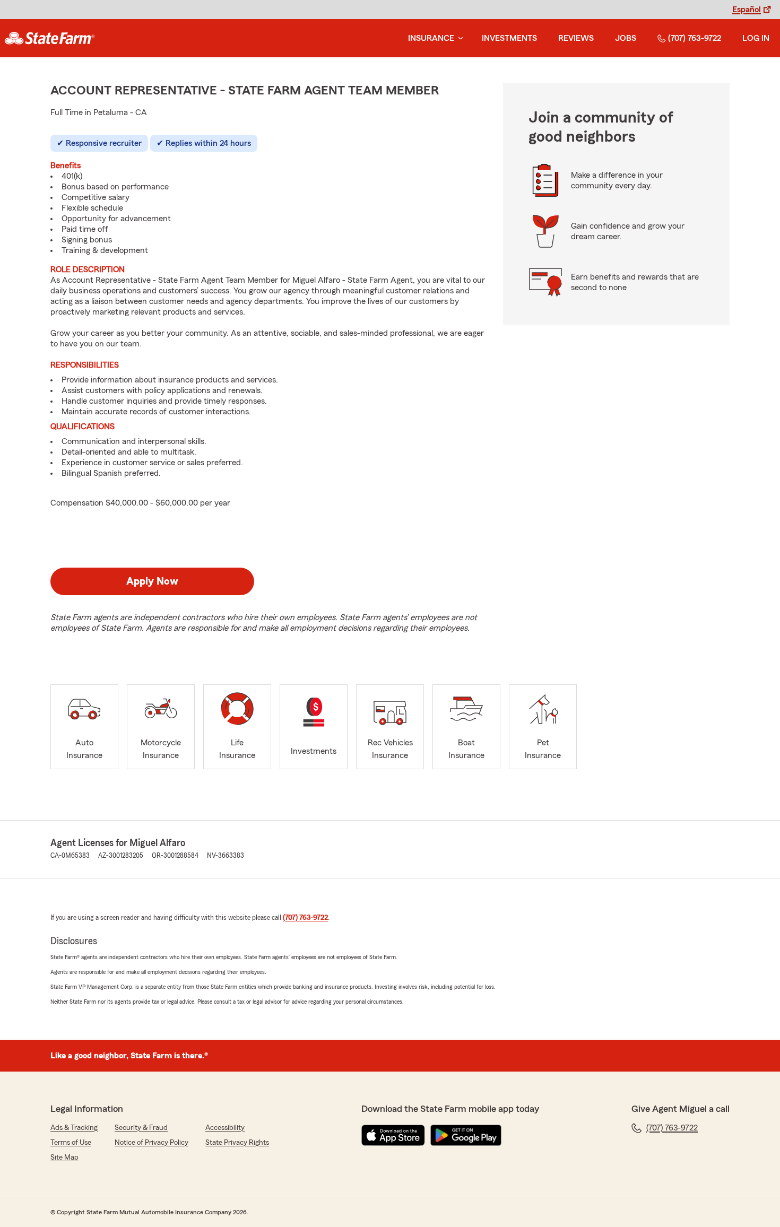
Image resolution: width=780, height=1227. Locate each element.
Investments (509, 38)
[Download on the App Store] (393, 1135)
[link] (49, 38)
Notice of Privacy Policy (151, 1142)
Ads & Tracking (74, 1128)
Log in (755, 38)
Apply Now (152, 581)
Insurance (431, 38)
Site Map (64, 1157)
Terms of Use (70, 1142)
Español (746, 9)
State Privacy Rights (237, 1142)
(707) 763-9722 (694, 38)
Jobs (625, 38)
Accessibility (225, 1128)
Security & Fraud (141, 1128)
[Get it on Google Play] (465, 1135)
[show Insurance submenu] (458, 38)
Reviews (576, 38)
